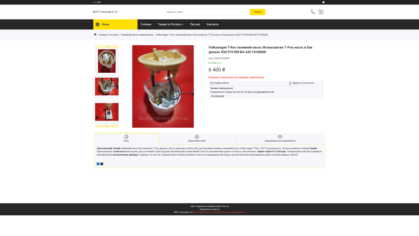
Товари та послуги (108, 34)
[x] (101, 164)
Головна (146, 24)
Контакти (213, 24)
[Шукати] (257, 12)
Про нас (195, 24)
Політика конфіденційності (232, 212)
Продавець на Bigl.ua (209, 209)
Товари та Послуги (169, 24)
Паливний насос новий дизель (137, 34)
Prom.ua (225, 206)
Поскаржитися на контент (207, 212)
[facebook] (98, 164)
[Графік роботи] (321, 12)
